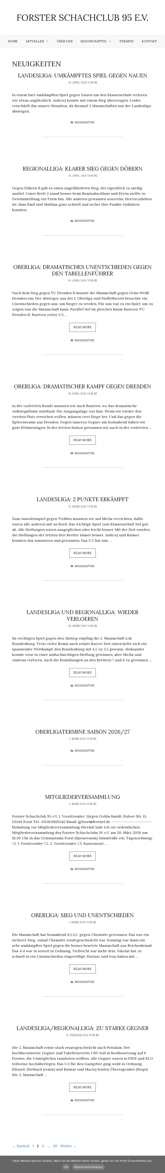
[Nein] (160, 1164)
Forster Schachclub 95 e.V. (82, 17)
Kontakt (149, 41)
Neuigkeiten (84, 122)
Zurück (20, 1146)
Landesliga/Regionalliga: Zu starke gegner (82, 1028)
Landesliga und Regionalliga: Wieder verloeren (82, 615)
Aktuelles (35, 41)
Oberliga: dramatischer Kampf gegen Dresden (82, 386)
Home (13, 41)
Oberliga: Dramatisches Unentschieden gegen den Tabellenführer (82, 270)
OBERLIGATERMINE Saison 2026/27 (82, 731)
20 (55, 1146)
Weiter (68, 1146)
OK (66, 1167)
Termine (127, 41)
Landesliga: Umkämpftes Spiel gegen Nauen (82, 75)
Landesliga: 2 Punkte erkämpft (83, 499)
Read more (82, 327)
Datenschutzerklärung (88, 1167)
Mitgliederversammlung (82, 796)
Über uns (64, 41)
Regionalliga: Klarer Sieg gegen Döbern (82, 168)
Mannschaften (93, 41)
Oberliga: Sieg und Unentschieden (82, 915)
